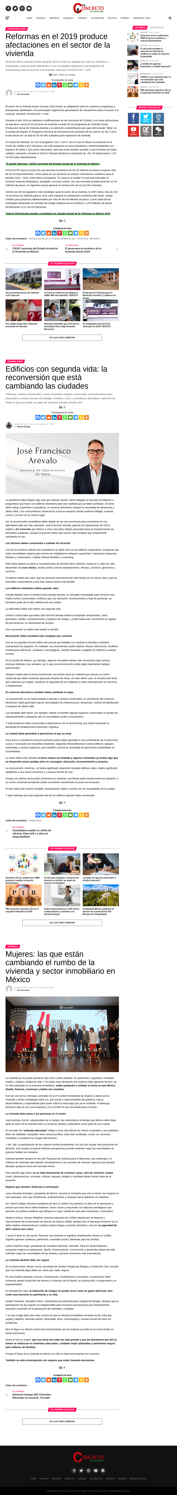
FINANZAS (68, 18)
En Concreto (23, 94)
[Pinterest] (59, 85)
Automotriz (97, 18)
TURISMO (81, 18)
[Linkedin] (54, 85)
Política (112, 18)
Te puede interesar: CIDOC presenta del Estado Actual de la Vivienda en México (53, 163)
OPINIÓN (125, 18)
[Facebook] (38, 85)
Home (29, 18)
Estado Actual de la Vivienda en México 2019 (52, 239)
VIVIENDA (40, 18)
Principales (36, 821)
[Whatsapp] (65, 85)
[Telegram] (75, 85)
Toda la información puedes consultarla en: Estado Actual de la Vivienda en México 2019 (58, 213)
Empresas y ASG (141, 18)
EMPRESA (54, 18)
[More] (86, 85)
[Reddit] (48, 85)
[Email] (70, 85)
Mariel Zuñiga (24, 427)
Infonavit (95, 239)
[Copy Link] (81, 85)
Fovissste (83, 239)
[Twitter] (43, 85)
